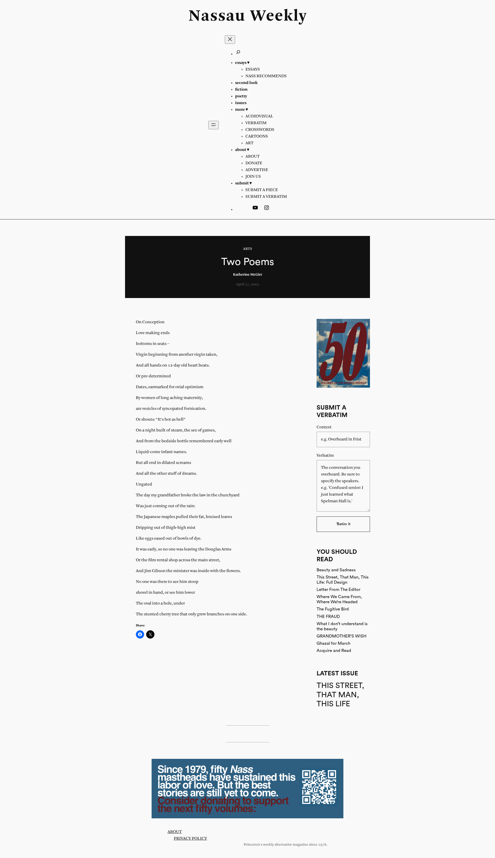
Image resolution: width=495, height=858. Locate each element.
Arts (247, 249)
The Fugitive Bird (333, 609)
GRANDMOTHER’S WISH (341, 636)
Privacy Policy (190, 838)
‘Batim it (343, 524)
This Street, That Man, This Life (340, 695)
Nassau (216, 16)
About (175, 832)
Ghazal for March (333, 643)
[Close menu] (230, 39)
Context (324, 427)
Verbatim (325, 455)
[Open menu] (213, 125)
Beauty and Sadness (336, 570)
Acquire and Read (334, 650)
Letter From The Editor (338, 589)
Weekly (278, 16)
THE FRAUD (328, 616)
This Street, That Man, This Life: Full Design (343, 579)
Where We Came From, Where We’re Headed (339, 599)
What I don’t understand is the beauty (342, 626)
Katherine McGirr (247, 275)
